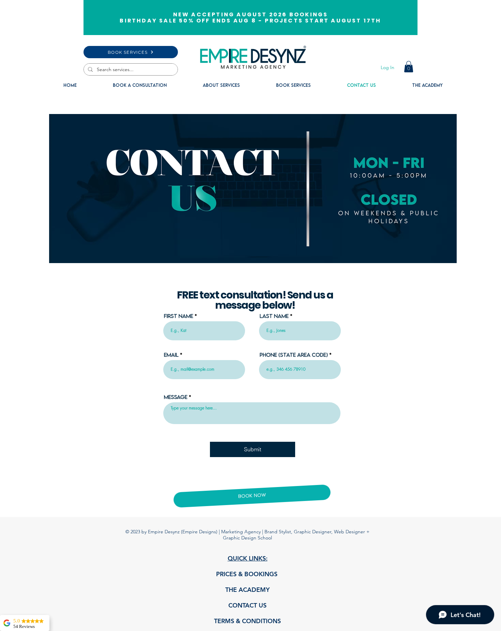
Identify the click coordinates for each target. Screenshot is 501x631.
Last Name (274, 315)
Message (175, 396)
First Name (178, 315)
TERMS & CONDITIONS (247, 621)
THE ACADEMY (247, 590)
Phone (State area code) (294, 354)
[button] (408, 66)
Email (171, 354)
